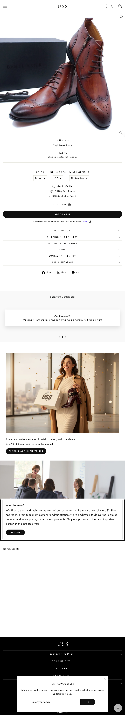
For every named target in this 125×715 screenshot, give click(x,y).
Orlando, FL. (62, 712)
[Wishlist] (113, 6)
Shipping (52, 156)
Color (40, 172)
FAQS (62, 249)
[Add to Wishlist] (121, 16)
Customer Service (61, 653)
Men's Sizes (58, 172)
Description (62, 230)
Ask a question (62, 262)
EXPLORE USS (61, 675)
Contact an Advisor (62, 255)
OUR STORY (15, 532)
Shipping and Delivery (62, 237)
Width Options (79, 172)
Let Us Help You (61, 661)
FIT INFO (61, 668)
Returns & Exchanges (62, 243)
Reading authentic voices (26, 451)
